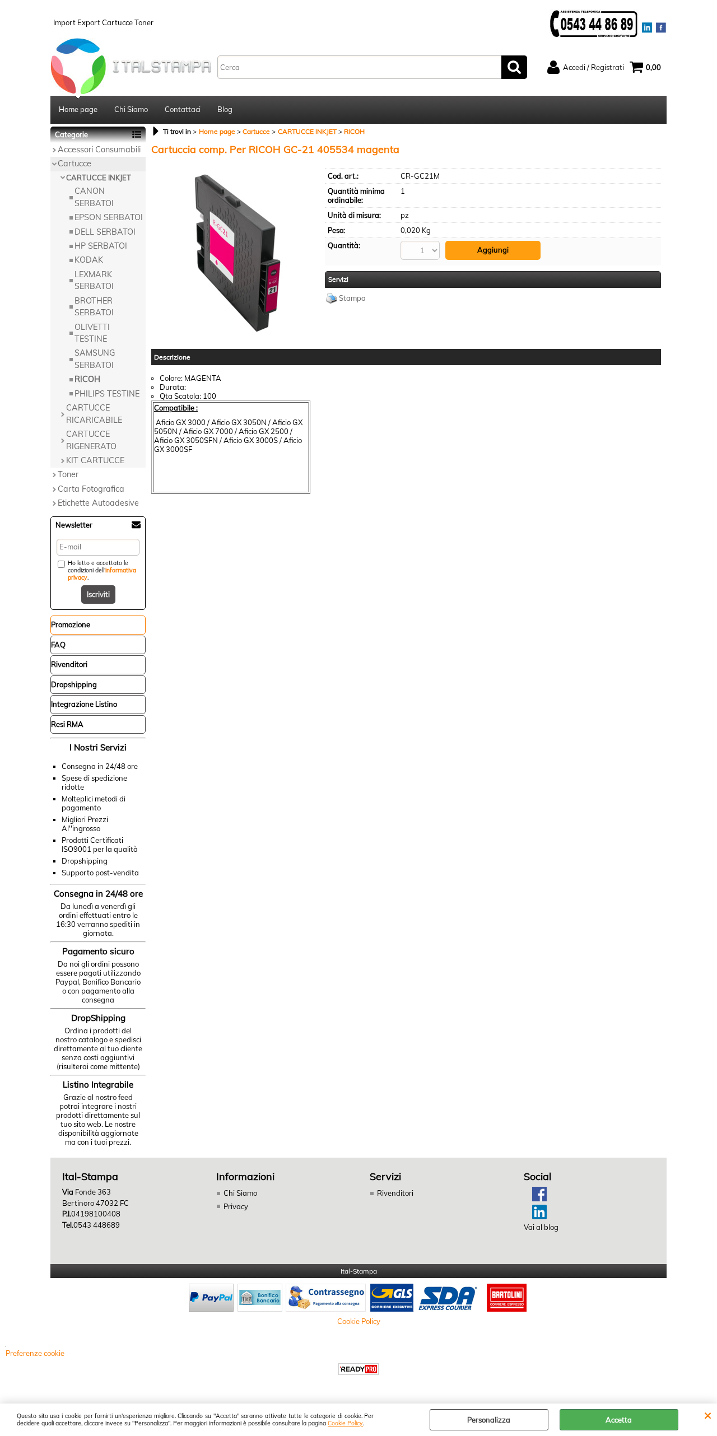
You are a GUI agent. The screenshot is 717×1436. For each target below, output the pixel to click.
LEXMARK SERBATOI (94, 280)
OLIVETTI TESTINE (92, 333)
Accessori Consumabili (99, 149)
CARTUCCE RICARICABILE (94, 414)
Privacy (236, 1206)
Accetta (619, 1419)
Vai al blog (541, 1227)
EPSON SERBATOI (109, 217)
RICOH (87, 379)
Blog (224, 109)
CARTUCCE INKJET (98, 177)
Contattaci (183, 109)
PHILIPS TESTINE (107, 394)
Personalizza (488, 1419)
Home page (78, 109)
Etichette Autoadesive (98, 503)
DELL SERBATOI (105, 232)
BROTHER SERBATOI (94, 307)
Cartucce (74, 163)
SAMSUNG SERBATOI (95, 359)
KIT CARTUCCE (95, 460)
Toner (68, 474)
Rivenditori (395, 1192)
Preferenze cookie (35, 1353)
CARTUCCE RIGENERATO (91, 440)
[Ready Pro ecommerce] (358, 1369)
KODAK (89, 260)
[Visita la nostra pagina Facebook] (535, 1198)
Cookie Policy (345, 1423)
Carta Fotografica (91, 489)
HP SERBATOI (101, 246)
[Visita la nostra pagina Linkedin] (535, 1216)
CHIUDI (707, 1414)
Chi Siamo (131, 109)
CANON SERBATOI (94, 197)
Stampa (352, 297)
